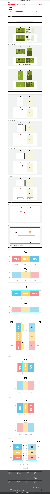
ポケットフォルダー (27, 478)
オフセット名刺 (27, 472)
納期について (9, 482)
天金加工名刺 (27, 474)
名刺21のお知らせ (10, 483)
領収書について (35, 482)
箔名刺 (34, 473)
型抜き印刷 (35, 477)
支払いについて (35, 481)
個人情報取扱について (32, 492)
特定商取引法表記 (23, 492)
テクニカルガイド (18, 483)
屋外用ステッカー (35, 474)
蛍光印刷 (18, 472)
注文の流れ (27, 481)
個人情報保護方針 (27, 492)
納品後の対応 (18, 482)
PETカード (18, 474)
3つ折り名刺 (27, 473)
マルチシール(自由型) (19, 473)
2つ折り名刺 (35, 472)
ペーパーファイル (35, 478)
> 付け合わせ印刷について (10, 11)
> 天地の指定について (17, 11)
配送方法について (27, 482)
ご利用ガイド (9, 481)
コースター (9, 477)
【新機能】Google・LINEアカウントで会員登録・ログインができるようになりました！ (29, 4)
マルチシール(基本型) (10, 474)
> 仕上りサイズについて (24, 11)
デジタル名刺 (9, 472)
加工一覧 (26, 483)
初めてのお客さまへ (19, 481)
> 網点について (37, 11)
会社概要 (17, 492)
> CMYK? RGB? (30, 11)
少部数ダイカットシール (10, 473)
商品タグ (26, 477)
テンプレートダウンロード (36, 483)
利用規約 (19, 492)
